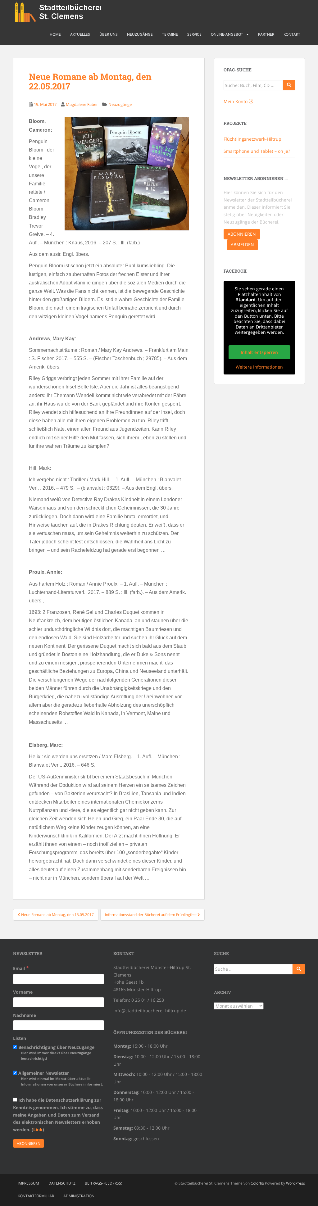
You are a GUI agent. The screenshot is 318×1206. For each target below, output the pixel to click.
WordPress (295, 1183)
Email (21, 968)
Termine (170, 34)
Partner (266, 34)
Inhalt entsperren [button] (259, 352)
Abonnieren (242, 234)
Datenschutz (61, 1183)
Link (38, 1129)
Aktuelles (80, 34)
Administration (78, 1196)
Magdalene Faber (82, 104)
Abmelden (242, 244)
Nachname (24, 1015)
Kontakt (292, 34)
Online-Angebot (227, 34)
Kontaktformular (36, 1196)
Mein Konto (236, 101)
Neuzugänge (140, 34)
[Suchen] (299, 969)
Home (55, 34)
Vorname (23, 992)
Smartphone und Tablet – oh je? (257, 151)
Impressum (28, 1183)
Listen (19, 1038)
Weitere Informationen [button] (259, 367)
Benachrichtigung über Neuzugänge (55, 1052)
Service (194, 34)
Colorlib (257, 1183)
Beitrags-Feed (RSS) (103, 1183)
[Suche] (289, 85)
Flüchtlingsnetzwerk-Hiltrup (252, 139)
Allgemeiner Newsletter (60, 1078)
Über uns (108, 34)
